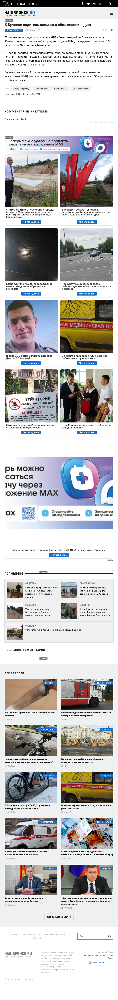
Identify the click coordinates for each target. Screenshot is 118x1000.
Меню (111, 13)
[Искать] (109, 936)
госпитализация (60, 88)
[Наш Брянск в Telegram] (100, 3)
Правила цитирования (54, 934)
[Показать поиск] (109, 3)
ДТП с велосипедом (80, 88)
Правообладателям (31, 934)
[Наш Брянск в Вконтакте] (94, 3)
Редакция (14, 934)
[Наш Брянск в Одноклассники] (82, 3)
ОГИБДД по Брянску (21, 88)
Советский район (41, 88)
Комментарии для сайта (101, 122)
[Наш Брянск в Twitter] (88, 3)
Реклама (37, 938)
